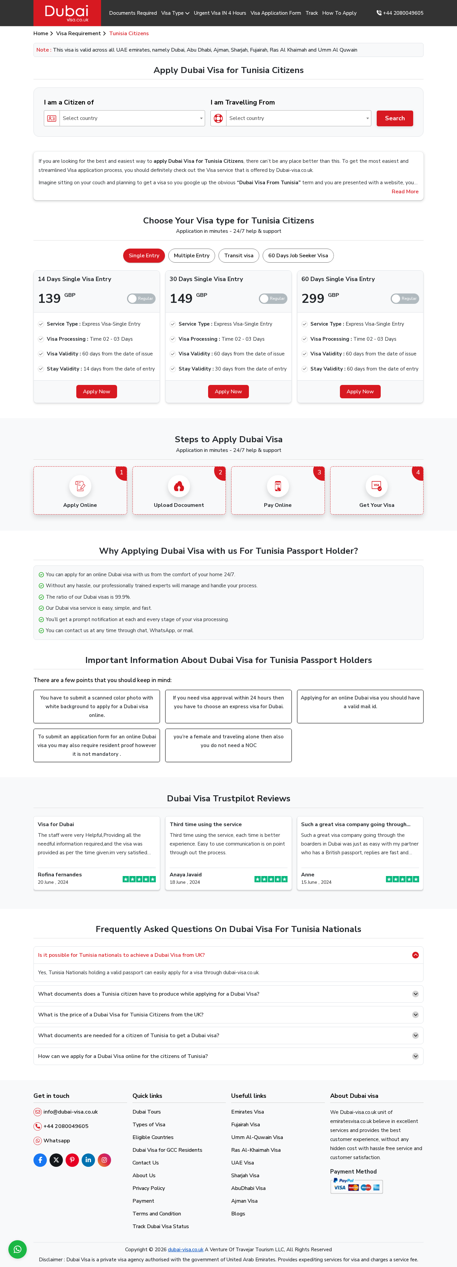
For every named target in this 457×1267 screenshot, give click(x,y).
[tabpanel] (228, 334)
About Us (144, 1175)
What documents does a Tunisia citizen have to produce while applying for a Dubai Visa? (148, 994)
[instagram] (104, 1160)
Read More (405, 191)
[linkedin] (88, 1160)
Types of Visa (148, 1124)
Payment (143, 1201)
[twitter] (56, 1160)
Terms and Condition (156, 1213)
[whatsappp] (17, 1249)
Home (40, 33)
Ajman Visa (244, 1201)
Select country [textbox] (80, 118)
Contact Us (145, 1162)
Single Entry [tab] (144, 255)
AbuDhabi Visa (248, 1188)
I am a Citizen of (69, 102)
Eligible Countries (153, 1137)
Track (311, 13)
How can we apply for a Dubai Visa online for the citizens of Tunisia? (123, 1056)
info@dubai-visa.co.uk (70, 1112)
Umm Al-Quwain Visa (257, 1137)
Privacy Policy (148, 1188)
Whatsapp (56, 1140)
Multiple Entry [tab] (191, 255)
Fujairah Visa (245, 1124)
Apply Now (96, 391)
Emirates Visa (247, 1112)
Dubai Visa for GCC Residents (167, 1150)
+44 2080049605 (403, 13)
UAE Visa (242, 1162)
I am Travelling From (242, 102)
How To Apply (339, 13)
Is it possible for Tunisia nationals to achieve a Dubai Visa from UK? (121, 955)
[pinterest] (72, 1160)
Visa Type (172, 13)
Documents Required (133, 13)
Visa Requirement (78, 33)
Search (395, 118)
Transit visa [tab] (239, 255)
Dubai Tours (146, 1112)
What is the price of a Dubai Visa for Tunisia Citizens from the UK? (120, 1014)
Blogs (238, 1213)
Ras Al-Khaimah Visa (256, 1150)
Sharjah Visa (245, 1175)
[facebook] (40, 1160)
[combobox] (124, 118)
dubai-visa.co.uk (185, 1249)
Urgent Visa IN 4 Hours (220, 13)
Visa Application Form (276, 13)
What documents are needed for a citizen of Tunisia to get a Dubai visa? (128, 1035)
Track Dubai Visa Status (160, 1226)
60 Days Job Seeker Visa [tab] (298, 255)
